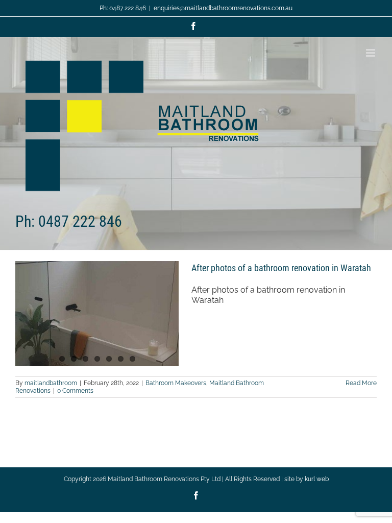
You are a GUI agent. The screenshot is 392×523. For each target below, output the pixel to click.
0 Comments (75, 390)
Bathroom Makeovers (175, 383)
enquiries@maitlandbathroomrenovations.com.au (223, 8)
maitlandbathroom (50, 383)
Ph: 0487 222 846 (123, 8)
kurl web (317, 479)
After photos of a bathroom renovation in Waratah (281, 268)
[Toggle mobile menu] (371, 52)
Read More (361, 383)
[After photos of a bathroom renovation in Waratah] (97, 313)
